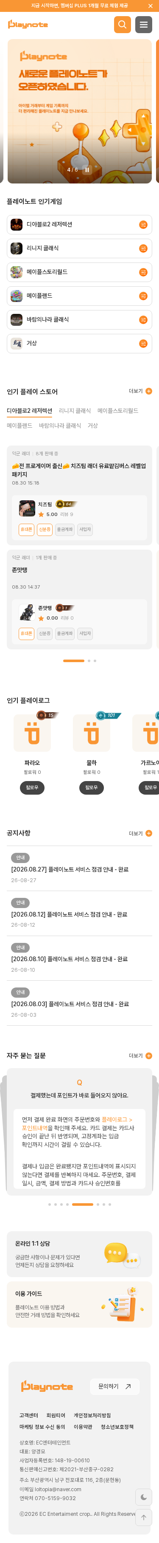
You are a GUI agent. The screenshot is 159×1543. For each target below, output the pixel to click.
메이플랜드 (19, 425)
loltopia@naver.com (58, 1489)
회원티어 (56, 1415)
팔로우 (32, 787)
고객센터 (29, 1415)
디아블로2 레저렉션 (29, 410)
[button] (73, 661)
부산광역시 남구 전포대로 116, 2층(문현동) (75, 1480)
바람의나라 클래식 (60, 425)
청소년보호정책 (117, 1427)
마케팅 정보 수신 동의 (42, 1427)
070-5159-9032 (55, 1498)
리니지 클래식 (75, 410)
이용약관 (83, 1427)
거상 (93, 425)
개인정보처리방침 (92, 1415)
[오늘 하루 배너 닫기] (150, 6)
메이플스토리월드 (118, 410)
